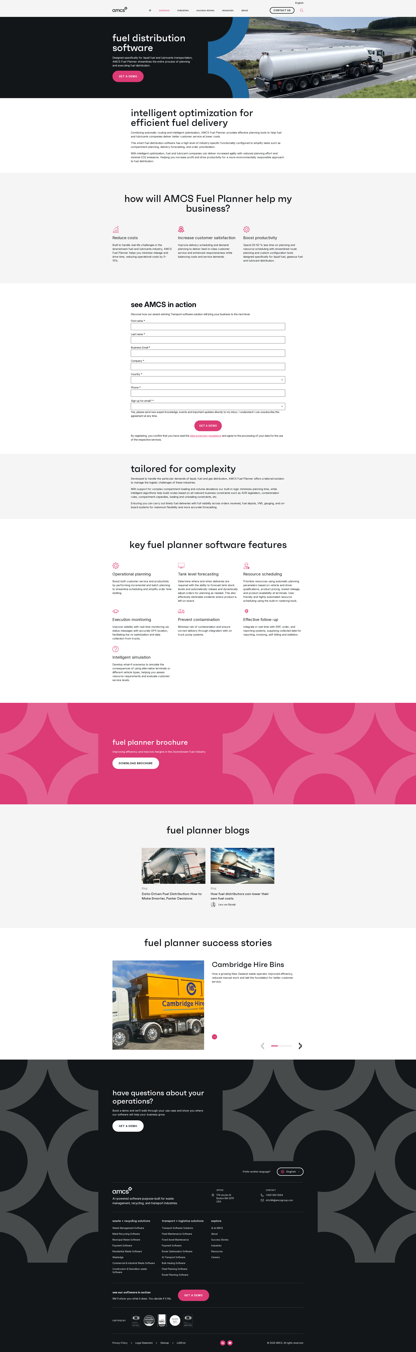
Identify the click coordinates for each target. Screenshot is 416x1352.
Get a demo (128, 76)
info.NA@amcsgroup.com (279, 1200)
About (214, 1233)
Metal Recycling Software (126, 1233)
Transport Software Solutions (177, 1228)
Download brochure (136, 763)
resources (228, 10)
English (299, 2)
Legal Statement (144, 1342)
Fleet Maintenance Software (177, 1233)
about (244, 10)
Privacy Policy (120, 1342)
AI (150, 10)
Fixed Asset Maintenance (175, 1239)
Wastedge (118, 1257)
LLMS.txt (181, 1342)
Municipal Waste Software (126, 1239)
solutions (164, 10)
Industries (216, 1245)
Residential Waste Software (127, 1251)
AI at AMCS (217, 1228)
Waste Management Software (128, 1228)
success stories (205, 10)
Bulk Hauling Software (173, 1263)
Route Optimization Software (177, 1251)
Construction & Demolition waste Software (129, 1271)
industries (183, 10)
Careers (215, 1257)
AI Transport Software (173, 1257)
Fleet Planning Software (174, 1269)
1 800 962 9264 (274, 1195)
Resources (217, 1251)
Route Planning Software (175, 1274)
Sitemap (164, 1342)
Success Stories (219, 1239)
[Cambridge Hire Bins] (214, 1036)
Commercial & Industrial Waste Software (133, 1263)
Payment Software (122, 1245)
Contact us (282, 10)
